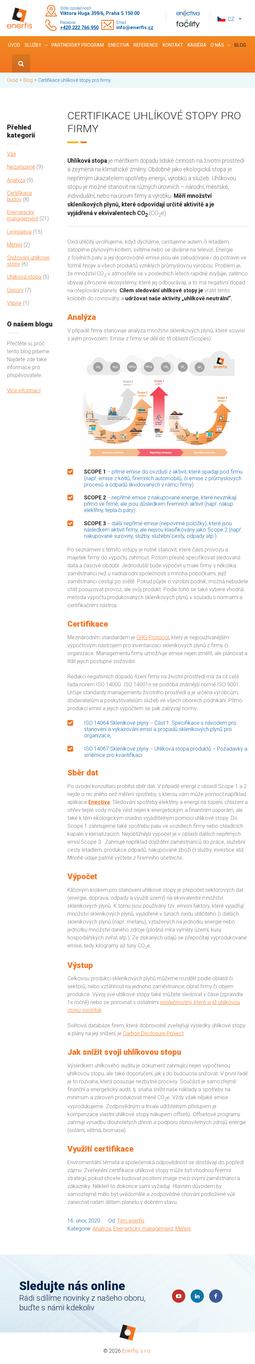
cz (231, 19)
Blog (240, 45)
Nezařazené (21, 167)
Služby (33, 45)
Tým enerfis (130, 1221)
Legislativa (19, 232)
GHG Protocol (152, 637)
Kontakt (173, 45)
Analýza (16, 180)
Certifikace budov (19, 196)
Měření (14, 245)
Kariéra (197, 45)
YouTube (178, 1296)
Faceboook (215, 1296)
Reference (145, 45)
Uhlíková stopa (24, 277)
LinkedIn (197, 1296)
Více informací (24, 390)
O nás (217, 45)
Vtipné (14, 303)
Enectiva (118, 45)
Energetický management (22, 215)
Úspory (15, 290)
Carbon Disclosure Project (153, 1033)
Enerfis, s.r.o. (137, 1351)
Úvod (14, 45)
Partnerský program (77, 45)
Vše (11, 154)
